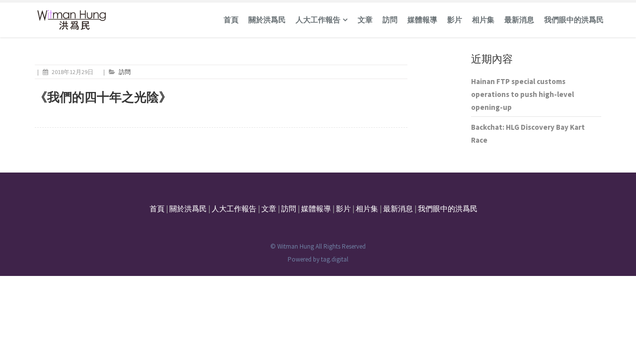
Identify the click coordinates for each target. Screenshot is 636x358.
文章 (365, 19)
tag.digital (334, 259)
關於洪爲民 (267, 19)
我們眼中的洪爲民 (574, 19)
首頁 (231, 19)
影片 (454, 19)
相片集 (483, 19)
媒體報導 (422, 19)
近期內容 (492, 59)
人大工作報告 (318, 19)
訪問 (390, 19)
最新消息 (519, 19)
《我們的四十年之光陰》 (103, 97)
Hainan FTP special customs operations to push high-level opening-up (522, 94)
